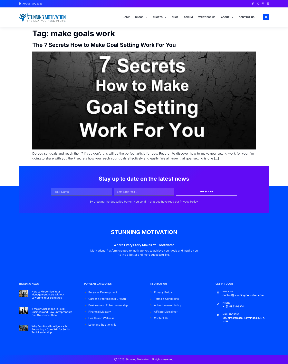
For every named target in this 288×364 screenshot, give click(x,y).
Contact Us (246, 17)
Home (126, 17)
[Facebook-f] (252, 3)
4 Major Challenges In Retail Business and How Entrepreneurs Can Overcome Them (52, 311)
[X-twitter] (257, 3)
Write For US (206, 17)
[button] (266, 17)
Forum (188, 17)
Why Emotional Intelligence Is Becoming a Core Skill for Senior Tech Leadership (51, 329)
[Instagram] (263, 3)
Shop (175, 17)
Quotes (158, 17)
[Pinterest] (268, 3)
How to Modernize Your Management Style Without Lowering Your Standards (48, 294)
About (225, 17)
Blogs (139, 17)
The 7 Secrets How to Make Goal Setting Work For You (104, 45)
